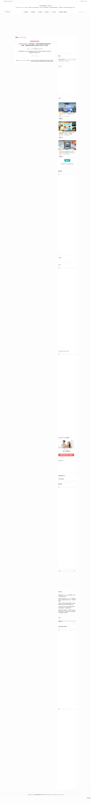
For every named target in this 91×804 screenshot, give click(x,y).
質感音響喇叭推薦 (41, 61)
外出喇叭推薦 (35, 60)
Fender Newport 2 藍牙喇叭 (25, 60)
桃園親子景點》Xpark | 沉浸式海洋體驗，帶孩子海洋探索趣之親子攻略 (66, 595)
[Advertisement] (45, 24)
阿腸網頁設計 (89, 797)
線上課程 (59, 441)
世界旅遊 (40, 12)
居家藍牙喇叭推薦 (46, 60)
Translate (66, 61)
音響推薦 (52, 61)
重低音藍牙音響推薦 (47, 61)
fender (20, 60)
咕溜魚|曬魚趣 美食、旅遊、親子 (37, 48)
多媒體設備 (37, 41)
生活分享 (54, 12)
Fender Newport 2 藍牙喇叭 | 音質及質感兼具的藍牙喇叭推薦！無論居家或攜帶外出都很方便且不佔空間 (34, 44)
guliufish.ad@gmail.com (9, 1)
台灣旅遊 (33, 12)
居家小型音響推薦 (40, 60)
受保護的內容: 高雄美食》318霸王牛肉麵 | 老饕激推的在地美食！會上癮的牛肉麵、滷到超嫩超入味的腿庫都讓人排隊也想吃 (67, 611)
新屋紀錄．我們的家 (63, 12)
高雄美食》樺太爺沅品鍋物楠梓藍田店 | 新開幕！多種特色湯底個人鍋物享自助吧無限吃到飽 (67, 604)
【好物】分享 (33, 41)
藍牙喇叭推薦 (36, 61)
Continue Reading (35, 55)
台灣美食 (26, 12)
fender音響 (31, 60)
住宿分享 (47, 12)
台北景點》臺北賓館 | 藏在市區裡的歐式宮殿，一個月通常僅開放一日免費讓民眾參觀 (67, 607)
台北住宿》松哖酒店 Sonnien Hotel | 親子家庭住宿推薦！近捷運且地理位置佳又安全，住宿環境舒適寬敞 (67, 600)
